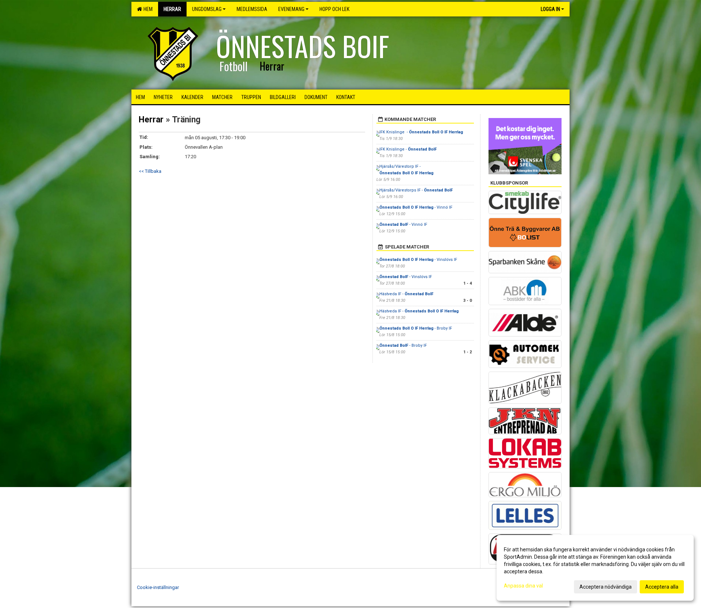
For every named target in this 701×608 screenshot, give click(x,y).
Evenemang (291, 9)
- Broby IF (415, 328)
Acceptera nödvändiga (605, 587)
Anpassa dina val (523, 586)
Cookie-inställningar (158, 587)
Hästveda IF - (406, 294)
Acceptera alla (661, 587)
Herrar (151, 120)
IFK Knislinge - (421, 132)
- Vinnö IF (415, 207)
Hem (147, 9)
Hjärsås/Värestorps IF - (416, 190)
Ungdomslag (207, 9)
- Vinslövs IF (418, 259)
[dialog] (595, 568)
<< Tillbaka (150, 171)
